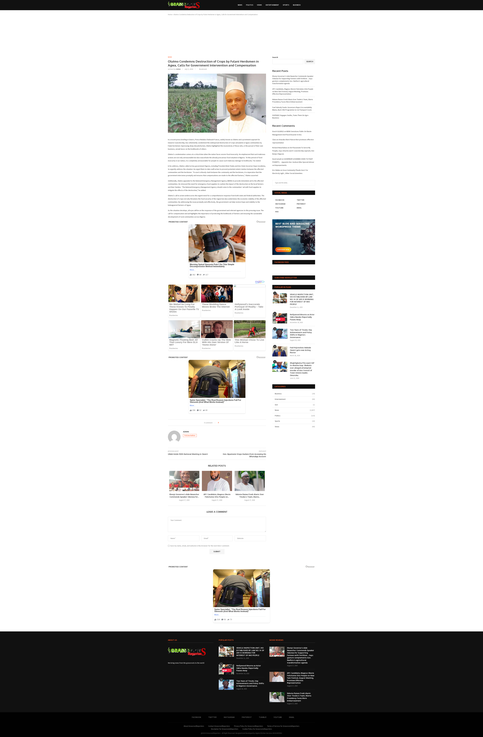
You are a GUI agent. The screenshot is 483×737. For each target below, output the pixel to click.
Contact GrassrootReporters (219, 726)
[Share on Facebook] (223, 423)
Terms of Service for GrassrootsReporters (283, 726)
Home (170, 14)
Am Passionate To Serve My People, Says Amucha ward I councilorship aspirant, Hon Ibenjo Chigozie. (293, 150)
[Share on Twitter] (225, 423)
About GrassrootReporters (194, 726)
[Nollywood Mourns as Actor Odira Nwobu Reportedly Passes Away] (279, 318)
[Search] (309, 5)
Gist (295, 405)
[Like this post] (220, 423)
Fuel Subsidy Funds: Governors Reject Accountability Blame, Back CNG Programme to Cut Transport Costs (292, 108)
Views (259, 5)
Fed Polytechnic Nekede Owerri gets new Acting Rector (300, 350)
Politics (249, 5)
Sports (286, 5)
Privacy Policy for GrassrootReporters (248, 726)
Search (275, 57)
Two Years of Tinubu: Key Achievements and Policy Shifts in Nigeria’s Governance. (301, 333)
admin (178, 69)
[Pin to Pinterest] (227, 423)
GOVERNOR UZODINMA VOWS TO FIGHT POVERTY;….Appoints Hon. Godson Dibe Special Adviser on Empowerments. (293, 162)
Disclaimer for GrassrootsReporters (224, 729)
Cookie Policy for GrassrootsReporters (257, 729)
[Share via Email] (230, 423)
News (240, 5)
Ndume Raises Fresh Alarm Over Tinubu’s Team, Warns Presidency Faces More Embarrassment (292, 100)
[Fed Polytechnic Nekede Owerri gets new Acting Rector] (279, 351)
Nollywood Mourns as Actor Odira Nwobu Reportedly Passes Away (302, 316)
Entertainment (272, 5)
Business (297, 5)
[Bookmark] (314, 5)
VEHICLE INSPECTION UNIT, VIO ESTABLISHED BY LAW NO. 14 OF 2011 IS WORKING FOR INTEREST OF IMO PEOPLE (302, 299)
